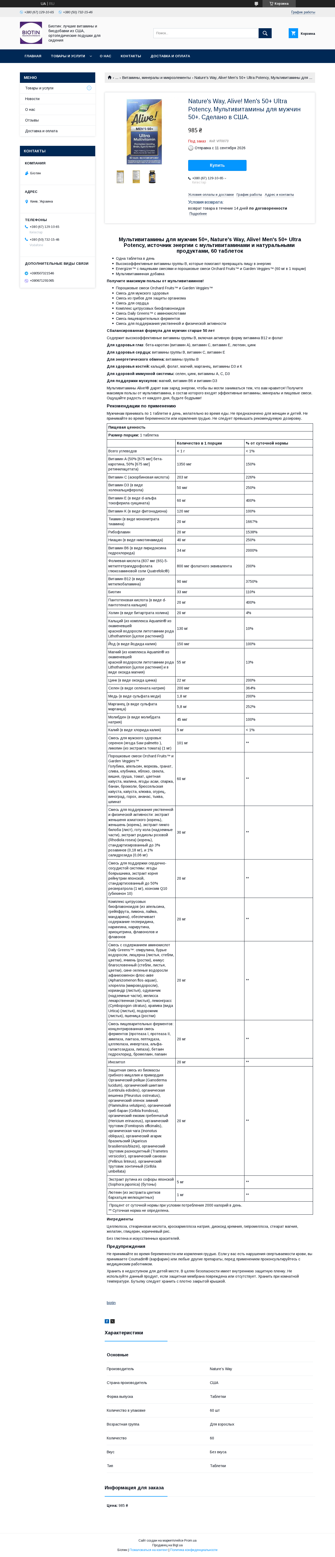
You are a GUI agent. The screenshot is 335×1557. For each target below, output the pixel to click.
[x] (112, 1322)
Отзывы (32, 120)
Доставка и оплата (170, 56)
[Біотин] (31, 43)
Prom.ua (190, 1540)
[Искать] (265, 33)
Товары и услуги (68, 56)
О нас (105, 56)
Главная (33, 56)
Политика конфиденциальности (193, 1550)
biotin (111, 1303)
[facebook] (107, 1322)
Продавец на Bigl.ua (167, 1545)
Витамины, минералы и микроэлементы (156, 78)
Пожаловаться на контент (149, 1550)
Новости (32, 99)
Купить (217, 165)
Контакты (131, 56)
